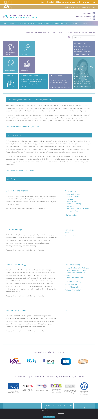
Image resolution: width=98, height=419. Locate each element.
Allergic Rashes (72, 211)
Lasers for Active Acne (75, 277)
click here (6, 74)
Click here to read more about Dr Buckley (20, 170)
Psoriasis (70, 199)
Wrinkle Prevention (73, 290)
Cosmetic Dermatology (10, 58)
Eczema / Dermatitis (74, 196)
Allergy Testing (71, 215)
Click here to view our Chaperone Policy (80, 7)
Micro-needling (71, 284)
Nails (67, 313)
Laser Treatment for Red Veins (78, 268)
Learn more (61, 413)
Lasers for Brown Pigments (77, 270)
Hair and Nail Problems (26, 58)
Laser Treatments (72, 265)
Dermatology (70, 191)
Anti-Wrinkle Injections (74, 287)
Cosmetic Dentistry (73, 281)
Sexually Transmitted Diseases (78, 208)
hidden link (76, 42)
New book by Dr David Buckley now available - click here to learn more (68, 2)
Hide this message (49, 416)
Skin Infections (72, 201)
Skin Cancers (70, 235)
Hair (66, 310)
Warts (67, 232)
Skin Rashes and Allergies (10, 42)
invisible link (52, 74)
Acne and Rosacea (73, 194)
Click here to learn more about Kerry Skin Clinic (22, 126)
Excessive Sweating (74, 204)
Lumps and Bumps (24, 42)
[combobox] (83, 37)
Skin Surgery (70, 230)
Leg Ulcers (70, 206)
